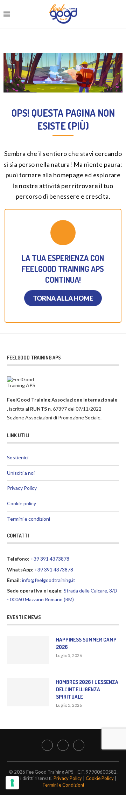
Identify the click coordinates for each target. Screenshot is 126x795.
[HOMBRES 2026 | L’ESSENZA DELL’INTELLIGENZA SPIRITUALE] (28, 692)
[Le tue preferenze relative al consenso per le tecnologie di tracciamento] (12, 782)
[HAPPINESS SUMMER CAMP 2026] (28, 650)
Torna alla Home (63, 298)
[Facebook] (47, 745)
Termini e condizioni (28, 519)
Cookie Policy (100, 778)
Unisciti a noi (21, 473)
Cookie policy (21, 503)
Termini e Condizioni (63, 785)
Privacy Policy (22, 488)
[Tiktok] (78, 745)
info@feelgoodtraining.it (48, 580)
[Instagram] (63, 745)
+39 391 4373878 (49, 559)
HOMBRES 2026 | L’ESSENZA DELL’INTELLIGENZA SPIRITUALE (87, 689)
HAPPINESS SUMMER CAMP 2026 (86, 643)
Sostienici (17, 457)
